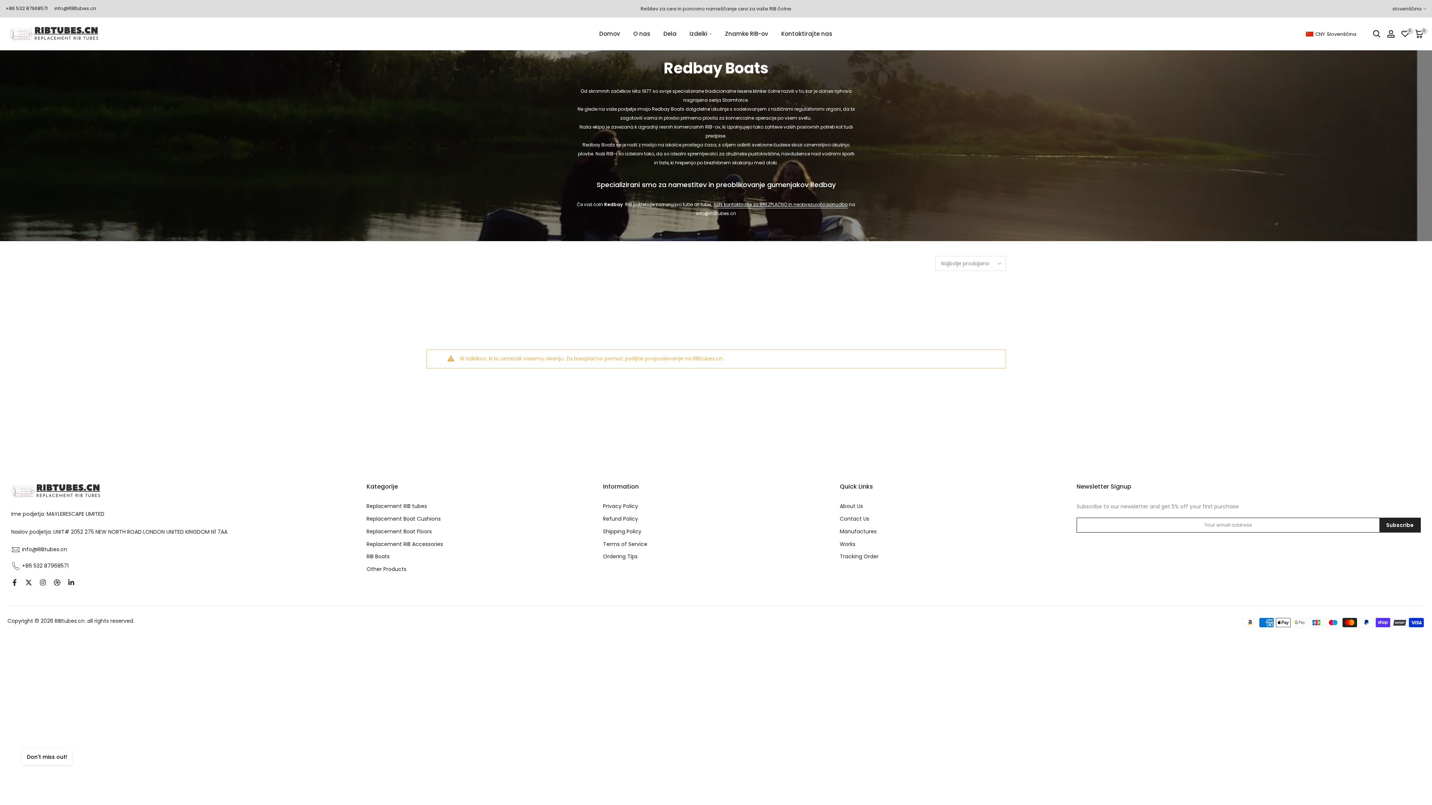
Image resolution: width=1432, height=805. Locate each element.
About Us (851, 506)
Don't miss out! (47, 757)
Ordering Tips (620, 556)
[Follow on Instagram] (43, 582)
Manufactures (858, 531)
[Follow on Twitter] (28, 582)
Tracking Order (859, 556)
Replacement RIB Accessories (405, 544)
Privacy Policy (620, 506)
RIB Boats (378, 556)
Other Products (386, 569)
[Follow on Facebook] (14, 582)
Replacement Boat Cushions (404, 519)
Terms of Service (625, 544)
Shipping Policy (622, 531)
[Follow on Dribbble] (57, 582)
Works (847, 544)
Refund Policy (620, 519)
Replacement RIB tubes (397, 506)
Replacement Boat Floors (399, 531)
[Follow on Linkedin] (71, 582)
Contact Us (854, 519)
